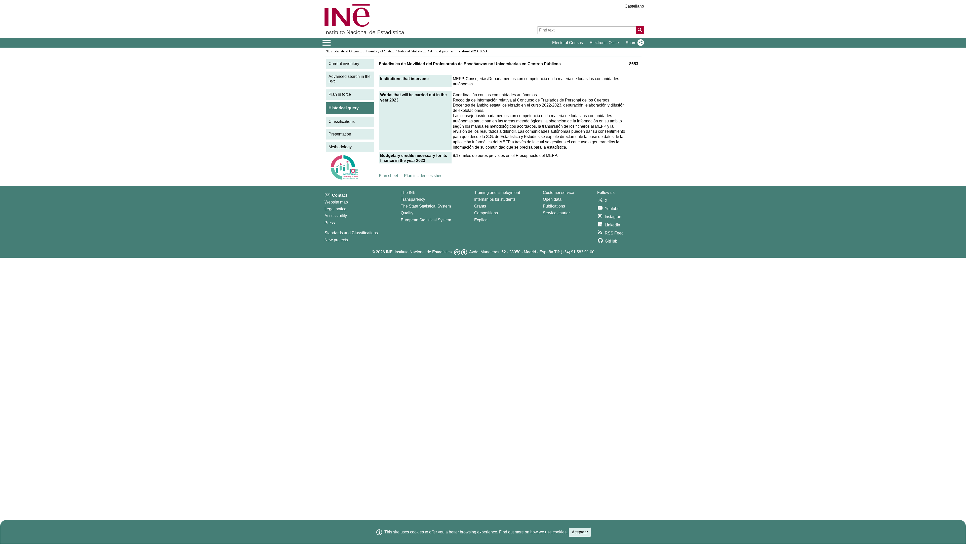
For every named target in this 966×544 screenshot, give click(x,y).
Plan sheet (388, 176)
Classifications (342, 121)
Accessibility (336, 216)
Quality (407, 213)
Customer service (558, 192)
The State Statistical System (426, 206)
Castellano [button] (634, 6)
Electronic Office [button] (604, 43)
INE (327, 51)
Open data (552, 199)
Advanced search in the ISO (350, 79)
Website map (336, 202)
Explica (481, 220)
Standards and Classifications (351, 233)
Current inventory (344, 63)
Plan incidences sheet (424, 176)
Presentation (340, 134)
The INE (408, 192)
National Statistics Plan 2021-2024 (423, 51)
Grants (480, 206)
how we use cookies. (549, 532)
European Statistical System (426, 220)
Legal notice (335, 209)
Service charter (556, 213)
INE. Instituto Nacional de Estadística (419, 252)
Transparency (413, 199)
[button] (634, 42)
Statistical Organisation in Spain (357, 51)
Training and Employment (497, 192)
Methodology (340, 147)
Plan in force (340, 94)
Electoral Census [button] (567, 43)
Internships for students (494, 199)
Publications (554, 206)
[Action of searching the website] (640, 30)
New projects (336, 240)
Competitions (486, 213)
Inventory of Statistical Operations (391, 51)
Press (330, 223)
